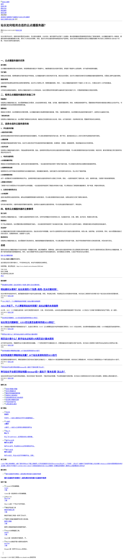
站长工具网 (4, 19)
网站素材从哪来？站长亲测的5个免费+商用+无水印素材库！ (29, 289)
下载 (5, 490)
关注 (2, 276)
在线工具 (3, 6)
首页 (2, 4)
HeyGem (7, 543)
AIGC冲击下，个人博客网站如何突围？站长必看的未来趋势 (29, 306)
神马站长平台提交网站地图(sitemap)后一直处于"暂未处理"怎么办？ (33, 372)
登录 (2, 13)
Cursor (6, 488)
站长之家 (11, 19)
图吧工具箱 (8, 521)
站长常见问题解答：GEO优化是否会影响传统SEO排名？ (28, 322)
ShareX (6, 532)
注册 (5, 13)
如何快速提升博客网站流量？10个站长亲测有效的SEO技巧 (29, 355)
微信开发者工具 (9, 510)
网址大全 (3, 8)
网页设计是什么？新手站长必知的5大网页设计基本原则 (27, 339)
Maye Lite (7, 498)
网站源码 (3, 10)
